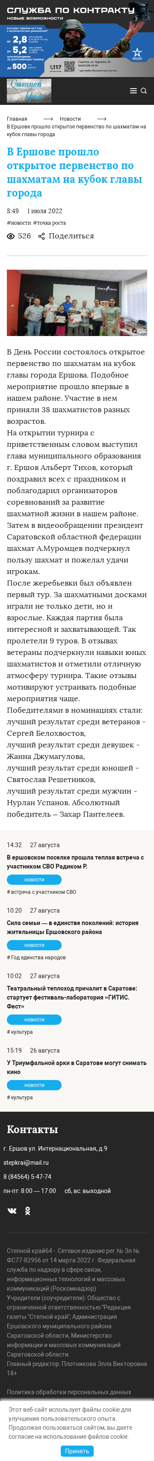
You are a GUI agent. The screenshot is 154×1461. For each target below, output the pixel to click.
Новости (70, 119)
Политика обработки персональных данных (69, 1392)
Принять (77, 1451)
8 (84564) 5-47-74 (27, 1176)
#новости (19, 223)
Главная (17, 119)
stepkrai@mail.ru (26, 1162)
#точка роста (49, 223)
